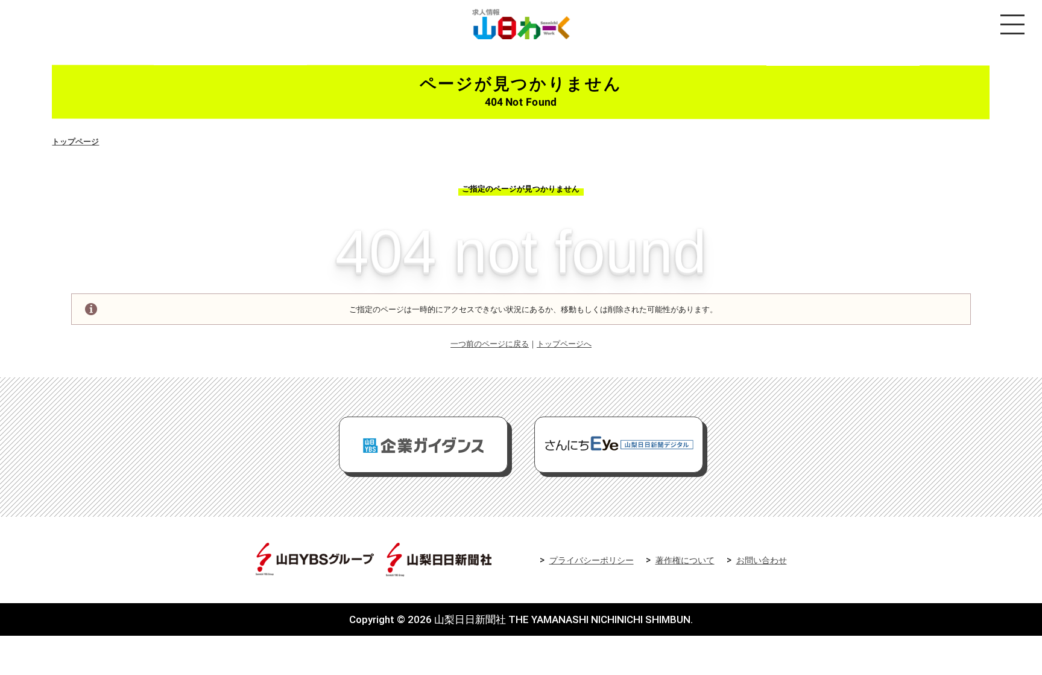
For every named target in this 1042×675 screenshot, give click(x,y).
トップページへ (564, 343)
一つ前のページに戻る (489, 343)
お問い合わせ (761, 560)
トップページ (75, 141)
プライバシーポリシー (591, 560)
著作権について (685, 560)
